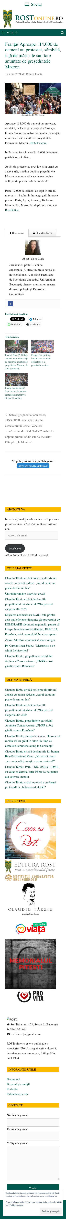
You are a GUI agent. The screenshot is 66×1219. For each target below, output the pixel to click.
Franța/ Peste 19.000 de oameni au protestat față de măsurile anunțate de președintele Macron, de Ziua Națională (16, 361)
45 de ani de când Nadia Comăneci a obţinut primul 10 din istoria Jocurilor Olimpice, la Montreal (29, 436)
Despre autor (18, 232)
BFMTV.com (38, 143)
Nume (17, 1115)
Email (17, 1129)
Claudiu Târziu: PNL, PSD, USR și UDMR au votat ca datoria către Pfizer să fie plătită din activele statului (32, 771)
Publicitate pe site (18, 1094)
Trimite (33, 1188)
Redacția (12, 1089)
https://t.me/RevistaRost (33, 466)
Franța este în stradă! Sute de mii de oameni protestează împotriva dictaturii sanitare (16, 393)
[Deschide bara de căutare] (62, 32)
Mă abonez (15, 548)
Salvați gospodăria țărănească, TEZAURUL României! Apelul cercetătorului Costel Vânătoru (25, 420)
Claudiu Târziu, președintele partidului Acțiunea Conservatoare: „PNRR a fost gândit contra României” (29, 661)
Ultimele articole (43, 232)
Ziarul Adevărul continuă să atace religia (30, 640)
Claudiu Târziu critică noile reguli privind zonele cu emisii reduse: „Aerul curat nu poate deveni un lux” (30, 583)
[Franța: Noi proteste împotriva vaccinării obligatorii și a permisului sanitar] (42, 346)
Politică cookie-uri (16, 1205)
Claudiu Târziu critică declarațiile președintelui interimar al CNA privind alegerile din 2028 (29, 604)
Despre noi (13, 1079)
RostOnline (12, 210)
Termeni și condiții (18, 1084)
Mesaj (17, 1143)
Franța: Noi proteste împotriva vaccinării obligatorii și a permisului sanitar (41, 360)
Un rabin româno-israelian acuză (25, 593)
